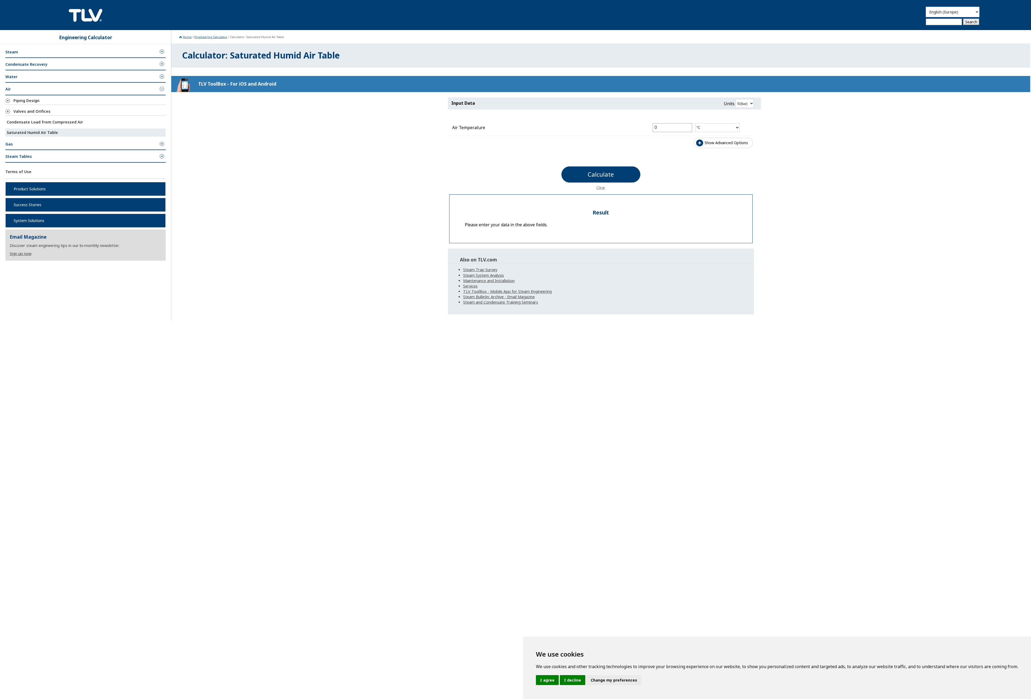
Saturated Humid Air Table (32, 132)
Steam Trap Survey (480, 269)
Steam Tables (18, 156)
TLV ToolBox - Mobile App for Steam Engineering (507, 291)
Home (187, 37)
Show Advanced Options (726, 142)
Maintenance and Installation (489, 280)
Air (8, 89)
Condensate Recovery (26, 64)
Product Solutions (30, 188)
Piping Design (26, 100)
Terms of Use (18, 171)
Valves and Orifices (31, 111)
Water (11, 76)
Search (971, 21)
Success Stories (27, 204)
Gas (9, 144)
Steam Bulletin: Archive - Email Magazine (499, 296)
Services (470, 286)
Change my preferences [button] (614, 680)
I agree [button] (547, 680)
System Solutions (29, 220)
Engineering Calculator (210, 37)
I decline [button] (572, 680)
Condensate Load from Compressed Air (45, 122)
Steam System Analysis (483, 275)
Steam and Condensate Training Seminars (500, 302)
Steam (11, 51)
